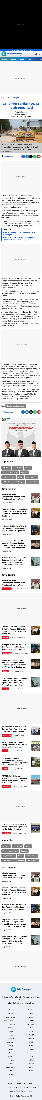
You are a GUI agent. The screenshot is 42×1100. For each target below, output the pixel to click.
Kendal (4, 751)
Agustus (6, 468)
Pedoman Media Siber (13, 1087)
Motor (31, 1046)
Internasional (10, 1017)
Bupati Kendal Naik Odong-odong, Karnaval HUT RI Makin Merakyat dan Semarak (14, 744)
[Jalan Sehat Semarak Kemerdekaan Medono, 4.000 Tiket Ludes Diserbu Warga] (35, 498)
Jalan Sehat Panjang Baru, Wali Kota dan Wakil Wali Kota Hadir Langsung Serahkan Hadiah (14, 729)
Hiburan (31, 59)
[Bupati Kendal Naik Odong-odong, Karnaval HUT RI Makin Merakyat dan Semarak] (35, 746)
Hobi (31, 1013)
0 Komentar (8, 157)
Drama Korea (10, 1067)
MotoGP (31, 1035)
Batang (10, 1028)
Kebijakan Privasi (29, 1087)
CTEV (20, 477)
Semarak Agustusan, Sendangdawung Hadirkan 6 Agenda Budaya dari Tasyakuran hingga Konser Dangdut (15, 761)
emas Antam (32, 482)
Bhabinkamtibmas (10, 472)
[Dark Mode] (36, 54)
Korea (11, 1064)
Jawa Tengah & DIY (10, 1021)
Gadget (31, 1064)
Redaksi (24, 112)
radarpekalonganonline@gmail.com (21, 1003)
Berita (3, 59)
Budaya (24, 472)
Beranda (4, 97)
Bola (31, 1028)
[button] (4, 59)
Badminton (31, 1024)
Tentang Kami (26, 1091)
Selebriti (31, 1010)
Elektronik (10, 1056)
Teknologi (31, 1056)
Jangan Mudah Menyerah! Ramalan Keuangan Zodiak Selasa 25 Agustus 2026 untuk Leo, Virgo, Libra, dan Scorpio (14, 544)
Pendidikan (6, 787)
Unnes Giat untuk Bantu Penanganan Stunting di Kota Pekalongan (19, 238)
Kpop (11, 1071)
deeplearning (31, 477)
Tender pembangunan (15, 406)
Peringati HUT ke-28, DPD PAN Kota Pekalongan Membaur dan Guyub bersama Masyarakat (15, 528)
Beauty (10, 1046)
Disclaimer (28, 1083)
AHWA (28, 468)
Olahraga (31, 1021)
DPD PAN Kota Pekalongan (13, 482)
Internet (31, 1071)
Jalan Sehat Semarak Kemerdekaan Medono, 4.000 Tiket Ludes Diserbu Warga (13, 496)
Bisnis (22, 59)
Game (31, 1067)
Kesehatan (10, 1042)
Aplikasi (31, 1060)
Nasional (11, 1013)
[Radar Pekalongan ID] (11, 54)
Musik (11, 1074)
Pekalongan (14, 97)
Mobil (31, 1042)
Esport (31, 1031)
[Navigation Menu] (39, 54)
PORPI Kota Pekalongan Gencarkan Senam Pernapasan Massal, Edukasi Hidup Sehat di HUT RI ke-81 (14, 779)
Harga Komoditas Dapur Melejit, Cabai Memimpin (19, 233)
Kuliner (31, 1017)
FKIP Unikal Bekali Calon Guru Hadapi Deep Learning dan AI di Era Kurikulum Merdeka (14, 826)
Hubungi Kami (14, 1091)
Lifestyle (13, 59)
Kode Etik (11, 1083)
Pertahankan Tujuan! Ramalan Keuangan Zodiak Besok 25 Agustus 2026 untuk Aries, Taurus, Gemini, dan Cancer (14, 561)
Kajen (11, 1031)
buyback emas (8, 477)
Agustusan (17, 468)
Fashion (10, 1049)
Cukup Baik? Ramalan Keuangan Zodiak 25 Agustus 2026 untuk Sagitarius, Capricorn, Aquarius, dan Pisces (15, 512)
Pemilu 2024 (31, 1049)
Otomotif (31, 1038)
